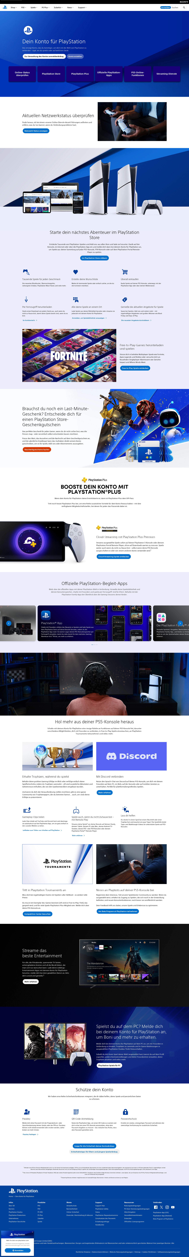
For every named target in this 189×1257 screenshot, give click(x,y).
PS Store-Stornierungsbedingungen (137, 1209)
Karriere (11, 1209)
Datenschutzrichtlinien (100, 1252)
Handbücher (99, 1225)
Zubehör (57, 7)
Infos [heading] (11, 1202)
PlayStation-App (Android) (162, 1216)
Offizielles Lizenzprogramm (134, 1222)
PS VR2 (40, 1212)
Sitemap (138, 1252)
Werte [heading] (69, 1202)
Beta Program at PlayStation (163, 1219)
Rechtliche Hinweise (83, 1252)
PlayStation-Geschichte (17, 1222)
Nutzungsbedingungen (132, 1206)
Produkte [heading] (41, 1202)
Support (81, 7)
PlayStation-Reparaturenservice (106, 1215)
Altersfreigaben (129, 1212)
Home (11, 1196)
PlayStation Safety (101, 1209)
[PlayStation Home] (5, 7)
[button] (44, 56)
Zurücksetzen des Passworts (105, 1218)
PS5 (22, 7)
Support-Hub (100, 1206)
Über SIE (12, 1206)
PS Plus (45, 7)
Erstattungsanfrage (102, 1222)
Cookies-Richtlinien (149, 1252)
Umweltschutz (71, 1206)
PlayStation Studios (16, 1212)
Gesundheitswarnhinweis (133, 1215)
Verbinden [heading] (157, 1202)
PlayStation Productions (17, 1215)
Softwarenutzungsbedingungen (169, 1252)
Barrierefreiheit (71, 1209)
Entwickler (128, 1218)
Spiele (33, 7)
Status (97, 1212)
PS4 (39, 1209)
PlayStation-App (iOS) (161, 1212)
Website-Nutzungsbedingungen (121, 1252)
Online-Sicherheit (72, 1212)
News (69, 7)
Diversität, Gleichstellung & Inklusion (79, 1215)
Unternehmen (13, 1218)
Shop (13, 7)
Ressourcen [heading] (129, 1202)
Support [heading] (98, 1202)
